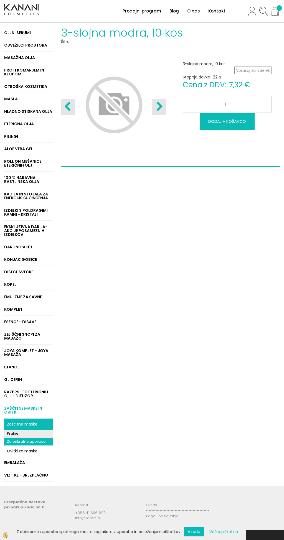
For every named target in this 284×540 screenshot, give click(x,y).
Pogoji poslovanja (162, 516)
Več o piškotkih (223, 531)
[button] (159, 107)
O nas (193, 11)
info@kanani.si (88, 518)
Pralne (13, 433)
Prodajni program (142, 11)
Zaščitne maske (22, 424)
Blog (174, 11)
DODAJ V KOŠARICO (227, 121)
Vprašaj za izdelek (253, 70)
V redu (194, 531)
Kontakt (216, 11)
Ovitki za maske (22, 451)
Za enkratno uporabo (26, 441)
